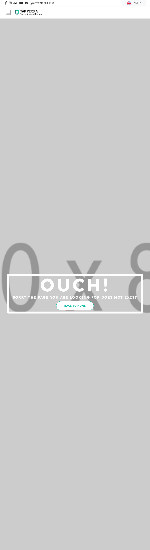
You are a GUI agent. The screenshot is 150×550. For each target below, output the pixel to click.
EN (135, 3)
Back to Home (75, 305)
